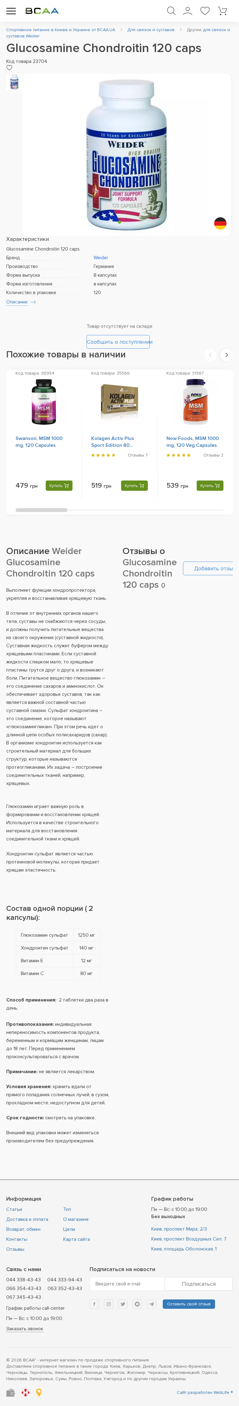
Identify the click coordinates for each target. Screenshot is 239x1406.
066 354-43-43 (23, 1288)
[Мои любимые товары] (205, 11)
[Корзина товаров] (222, 11)
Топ (67, 1209)
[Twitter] (123, 1304)
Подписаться (199, 1283)
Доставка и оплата (27, 1219)
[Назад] (210, 355)
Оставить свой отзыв (189, 1304)
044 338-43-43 (23, 1280)
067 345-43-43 (23, 1297)
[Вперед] (226, 355)
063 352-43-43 (65, 1288)
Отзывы (15, 1249)
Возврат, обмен (23, 1229)
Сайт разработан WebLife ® (205, 1392)
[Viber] (137, 1304)
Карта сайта (76, 1239)
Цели (69, 1229)
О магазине (76, 1219)
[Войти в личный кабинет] (187, 11)
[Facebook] (94, 1304)
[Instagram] (108, 1304)
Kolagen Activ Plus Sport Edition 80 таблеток (112, 445)
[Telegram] (151, 1304)
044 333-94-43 (64, 1280)
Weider (101, 258)
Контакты (16, 1239)
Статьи (14, 1209)
